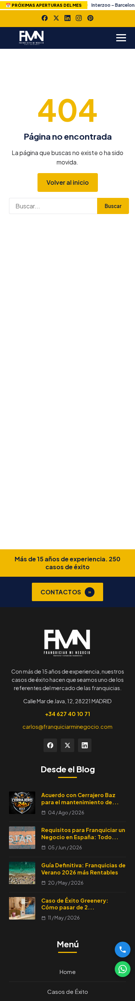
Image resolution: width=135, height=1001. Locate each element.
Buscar (113, 206)
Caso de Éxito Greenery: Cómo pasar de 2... (74, 904)
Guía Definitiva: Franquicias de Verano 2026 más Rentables (83, 869)
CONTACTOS (66, 592)
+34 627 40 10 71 (67, 713)
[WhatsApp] (122, 969)
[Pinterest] (90, 18)
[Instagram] (79, 18)
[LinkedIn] (67, 18)
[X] (56, 18)
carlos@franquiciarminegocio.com (67, 726)
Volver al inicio (67, 182)
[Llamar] (122, 949)
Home (67, 971)
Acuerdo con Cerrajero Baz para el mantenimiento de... (80, 798)
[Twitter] (67, 745)
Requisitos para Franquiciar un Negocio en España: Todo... (83, 833)
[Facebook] (45, 18)
